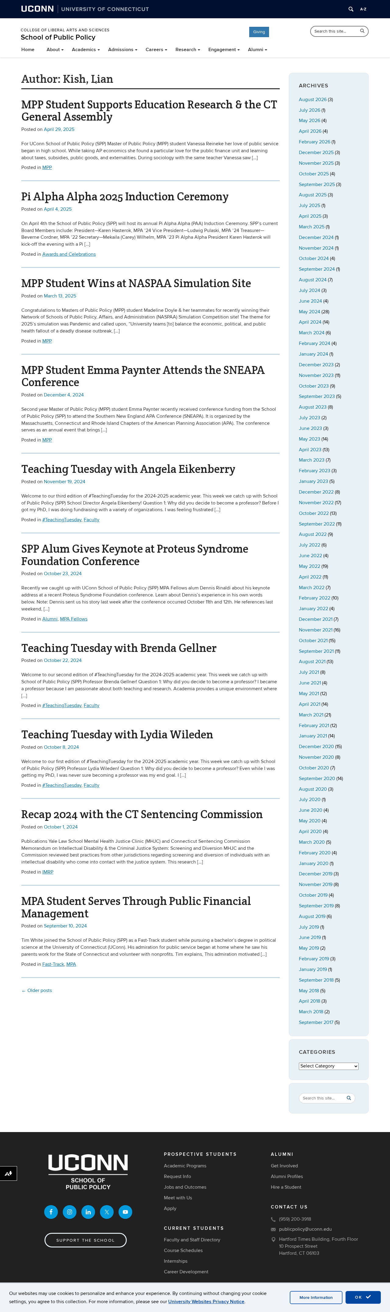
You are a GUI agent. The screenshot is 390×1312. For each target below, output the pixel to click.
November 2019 (315, 884)
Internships (175, 1261)
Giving (259, 31)
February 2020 (315, 853)
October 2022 (314, 513)
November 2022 (316, 503)
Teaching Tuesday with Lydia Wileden (117, 734)
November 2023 (316, 375)
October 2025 (314, 174)
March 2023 (311, 460)
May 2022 (309, 566)
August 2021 (312, 662)
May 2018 (309, 991)
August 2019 (312, 916)
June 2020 (310, 810)
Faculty (91, 520)
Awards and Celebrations (69, 254)
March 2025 (311, 227)
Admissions (120, 50)
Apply (170, 1208)
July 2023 (309, 418)
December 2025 (316, 152)
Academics (84, 50)
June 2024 (310, 301)
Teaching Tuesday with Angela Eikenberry (128, 469)
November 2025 (316, 163)
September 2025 (317, 184)
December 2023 (316, 365)
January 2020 (313, 863)
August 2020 (313, 789)
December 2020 (316, 747)
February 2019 (314, 959)
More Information (316, 1297)
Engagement (222, 50)
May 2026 (309, 121)
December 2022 (316, 492)
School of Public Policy (58, 37)
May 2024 (309, 312)
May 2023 (309, 439)
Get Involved (284, 1166)
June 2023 (310, 428)
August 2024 (313, 280)
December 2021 (315, 619)
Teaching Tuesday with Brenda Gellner (119, 648)
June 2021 (310, 683)
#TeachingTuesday (61, 520)
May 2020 (310, 821)
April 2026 (310, 131)
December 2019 (315, 874)
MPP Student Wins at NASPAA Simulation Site (136, 283)
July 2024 (309, 290)
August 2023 (313, 407)
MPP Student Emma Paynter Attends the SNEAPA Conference (143, 376)
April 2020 (310, 831)
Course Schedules (183, 1250)
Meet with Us (178, 1198)
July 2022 (309, 545)
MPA (71, 964)
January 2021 (313, 736)
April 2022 (310, 577)
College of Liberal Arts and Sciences (65, 30)
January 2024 (313, 354)
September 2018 (316, 980)
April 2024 (310, 322)
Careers (154, 50)
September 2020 (317, 779)
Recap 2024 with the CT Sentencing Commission (142, 814)
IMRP (47, 872)
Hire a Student (286, 1187)
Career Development (186, 1272)
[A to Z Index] (363, 9)
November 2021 (315, 630)
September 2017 (316, 1022)
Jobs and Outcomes (185, 1187)
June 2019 (310, 937)
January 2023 (313, 481)
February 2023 (314, 471)
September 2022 (317, 524)
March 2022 (311, 588)
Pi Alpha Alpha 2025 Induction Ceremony (125, 196)
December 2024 (316, 237)
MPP (47, 167)
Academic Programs (185, 1166)
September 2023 (317, 396)
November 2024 (316, 248)
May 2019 (309, 948)
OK (359, 1297)
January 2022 (313, 609)
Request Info (177, 1176)
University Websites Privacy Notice (206, 1302)
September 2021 (316, 651)
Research (186, 50)
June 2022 (310, 556)
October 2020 (314, 768)
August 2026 (313, 100)
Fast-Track (53, 964)
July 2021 (309, 672)
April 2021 (309, 704)
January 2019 (313, 969)
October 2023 (314, 386)
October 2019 (313, 895)
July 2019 (309, 927)
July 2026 (309, 110)
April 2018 (309, 1001)
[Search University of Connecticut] (351, 9)
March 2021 (311, 715)
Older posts (36, 990)
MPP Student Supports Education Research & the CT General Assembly (149, 110)
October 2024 (314, 258)
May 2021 (309, 694)
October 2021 (313, 641)
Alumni (255, 50)
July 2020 (310, 800)
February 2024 (314, 343)
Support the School (85, 1240)
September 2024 (317, 269)
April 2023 (310, 450)
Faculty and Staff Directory (192, 1240)
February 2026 (314, 142)
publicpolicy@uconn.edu (305, 1229)
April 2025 (310, 216)
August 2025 (313, 195)
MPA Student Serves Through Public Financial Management (136, 907)
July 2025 (309, 205)
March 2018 (311, 1012)
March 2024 (311, 333)
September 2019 (316, 906)
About (53, 50)
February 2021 (314, 726)
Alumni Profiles (287, 1176)
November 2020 (316, 757)
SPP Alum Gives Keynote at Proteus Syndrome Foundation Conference (134, 554)
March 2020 (312, 842)
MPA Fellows (73, 619)
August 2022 (313, 534)
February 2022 (314, 598)
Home (27, 50)
